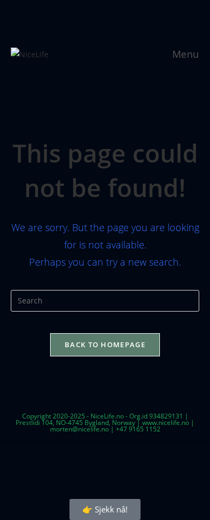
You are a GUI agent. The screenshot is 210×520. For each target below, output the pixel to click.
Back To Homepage (105, 344)
